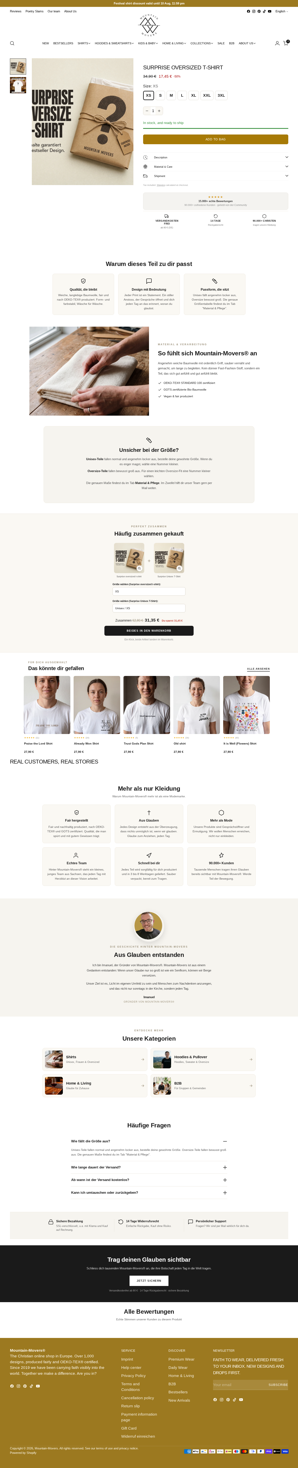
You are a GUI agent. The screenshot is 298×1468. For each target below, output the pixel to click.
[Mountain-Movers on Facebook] (248, 11)
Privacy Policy (133, 1376)
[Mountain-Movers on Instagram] (254, 11)
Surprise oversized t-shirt (129, 576)
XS (148, 95)
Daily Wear (178, 1367)
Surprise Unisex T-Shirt (169, 576)
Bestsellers (178, 1392)
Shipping (161, 185)
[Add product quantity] (159, 111)
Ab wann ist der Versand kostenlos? (100, 1180)
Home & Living (181, 1376)
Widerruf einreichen (138, 1436)
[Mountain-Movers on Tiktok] (264, 11)
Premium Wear (181, 1359)
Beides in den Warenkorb (149, 630)
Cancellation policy (137, 1398)
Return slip (130, 1406)
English (280, 11)
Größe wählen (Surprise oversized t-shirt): (137, 584)
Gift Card (129, 1428)
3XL (221, 95)
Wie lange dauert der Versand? (96, 1167)
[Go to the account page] (277, 43)
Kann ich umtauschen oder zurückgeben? (104, 1193)
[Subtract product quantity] (147, 111)
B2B (172, 1384)
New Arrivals (179, 1400)
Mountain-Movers (46, 1448)
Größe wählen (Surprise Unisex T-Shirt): (135, 601)
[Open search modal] (12, 43)
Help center (131, 1367)
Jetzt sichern (149, 1280)
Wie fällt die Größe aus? (90, 1141)
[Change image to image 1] (18, 66)
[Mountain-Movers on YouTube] (269, 11)
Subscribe (278, 1384)
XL (193, 95)
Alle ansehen (258, 668)
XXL (207, 95)
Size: (150, 86)
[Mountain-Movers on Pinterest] (259, 11)
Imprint (127, 1359)
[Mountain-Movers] (149, 25)
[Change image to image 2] (18, 85)
